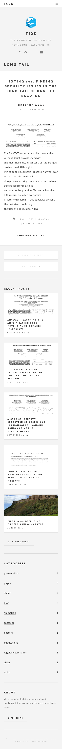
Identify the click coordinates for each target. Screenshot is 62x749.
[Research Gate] (36, 52)
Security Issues (33, 224)
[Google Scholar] (31, 52)
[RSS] (20, 52)
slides (7, 662)
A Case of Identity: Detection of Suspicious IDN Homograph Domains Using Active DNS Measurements (26, 425)
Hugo (44, 741)
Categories (15, 563)
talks (7, 672)
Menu (56, 3)
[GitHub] (25, 52)
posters (8, 632)
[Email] (41, 52)
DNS (22, 219)
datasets (9, 622)
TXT (31, 219)
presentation (11, 573)
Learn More (15, 718)
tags (8, 3)
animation (10, 612)
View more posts (19, 542)
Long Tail (43, 219)
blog (6, 603)
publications (11, 642)
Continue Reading (31, 235)
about (7, 593)
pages (7, 583)
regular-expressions (15, 652)
